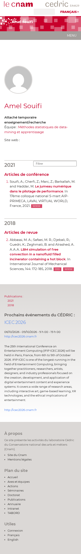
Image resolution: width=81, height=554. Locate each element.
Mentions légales (20, 459)
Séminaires (16, 490)
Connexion (15, 530)
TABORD (14, 513)
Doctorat (14, 495)
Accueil (13, 477)
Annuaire (14, 504)
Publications (16, 499)
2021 (11, 300)
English (13, 539)
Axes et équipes (19, 481)
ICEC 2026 (15, 322)
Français (68, 12)
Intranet (13, 508)
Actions (13, 486)
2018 (11, 305)
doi (57, 269)
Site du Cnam (17, 455)
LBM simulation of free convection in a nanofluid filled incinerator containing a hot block (38, 254)
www (36, 206)
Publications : (13, 296)
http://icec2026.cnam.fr (20, 336)
